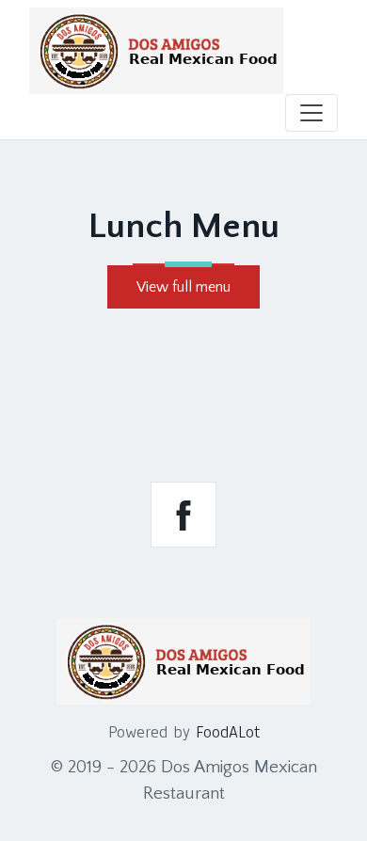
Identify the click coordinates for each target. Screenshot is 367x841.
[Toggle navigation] (311, 113)
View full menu (183, 286)
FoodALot (228, 732)
